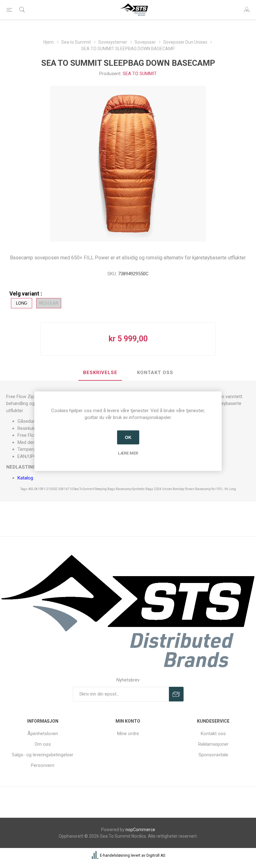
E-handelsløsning (115, 855)
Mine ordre (128, 733)
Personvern (42, 765)
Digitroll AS (155, 855)
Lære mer (128, 452)
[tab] (100, 373)
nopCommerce (140, 829)
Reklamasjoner (213, 744)
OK (128, 437)
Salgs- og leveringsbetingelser (42, 755)
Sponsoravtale (213, 755)
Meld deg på (176, 694)
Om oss (43, 744)
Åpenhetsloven (42, 733)
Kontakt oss (213, 733)
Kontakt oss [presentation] (155, 372)
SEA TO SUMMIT (140, 73)
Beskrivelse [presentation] (100, 372)
